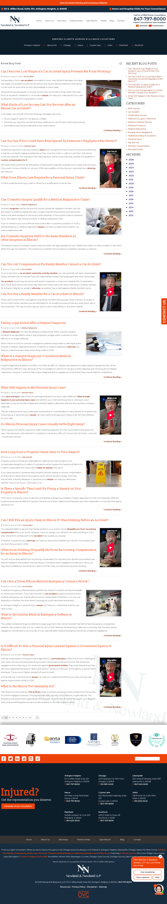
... (33, 717)
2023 (130, 172)
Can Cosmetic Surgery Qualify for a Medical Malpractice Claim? (144, 86)
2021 (129, 179)
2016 (129, 199)
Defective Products (137, 125)
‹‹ (2, 717)
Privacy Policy (78, 887)
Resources (65, 887)
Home (39, 21)
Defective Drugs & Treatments (142, 119)
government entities (58, 665)
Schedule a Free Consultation (18, 806)
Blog (112, 21)
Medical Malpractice (29, 205)
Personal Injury (30, 146)
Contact (121, 21)
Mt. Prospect (51, 853)
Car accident (7, 281)
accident (38, 536)
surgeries (14, 208)
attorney (91, 168)
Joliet (135, 792)
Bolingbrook (90, 853)
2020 (130, 183)
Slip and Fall (27, 457)
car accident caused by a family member (38, 273)
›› (37, 717)
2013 (129, 211)
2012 (129, 215)
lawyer (45, 95)
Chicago (102, 776)
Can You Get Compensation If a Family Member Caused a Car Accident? (145, 91)
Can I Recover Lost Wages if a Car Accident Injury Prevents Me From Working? (143, 71)
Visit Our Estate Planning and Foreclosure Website (83, 3)
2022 (130, 175)
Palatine (161, 850)
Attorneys (61, 21)
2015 (129, 203)
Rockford (102, 812)
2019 (129, 187)
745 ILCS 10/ (34, 692)
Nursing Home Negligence (140, 132)
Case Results (91, 21)
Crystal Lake (104, 792)
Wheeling (79, 853)
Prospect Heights (27, 857)
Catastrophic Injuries (137, 115)
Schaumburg (20, 853)
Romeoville (42, 857)
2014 (129, 207)
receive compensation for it (14, 160)
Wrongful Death (135, 149)
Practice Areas (76, 21)
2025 (130, 164)
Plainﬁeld (69, 812)
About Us (49, 21)
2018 (129, 191)
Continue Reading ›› (113, 130)
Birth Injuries (134, 108)
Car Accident (29, 76)
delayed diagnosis (11, 332)
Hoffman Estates (128, 853)
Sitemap (103, 887)
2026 (130, 160)
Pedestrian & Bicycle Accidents (142, 136)
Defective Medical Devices (140, 122)
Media (103, 21)
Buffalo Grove (103, 853)
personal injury (12, 396)
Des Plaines (8, 853)
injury (42, 150)
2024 (130, 168)
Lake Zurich (38, 853)
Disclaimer (92, 887)
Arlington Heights (73, 776)
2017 (129, 195)
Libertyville (137, 776)
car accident (26, 80)
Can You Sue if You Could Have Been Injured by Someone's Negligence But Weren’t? (145, 79)
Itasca (67, 792)
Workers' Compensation (139, 146)
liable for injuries (45, 468)
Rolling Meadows (66, 853)
